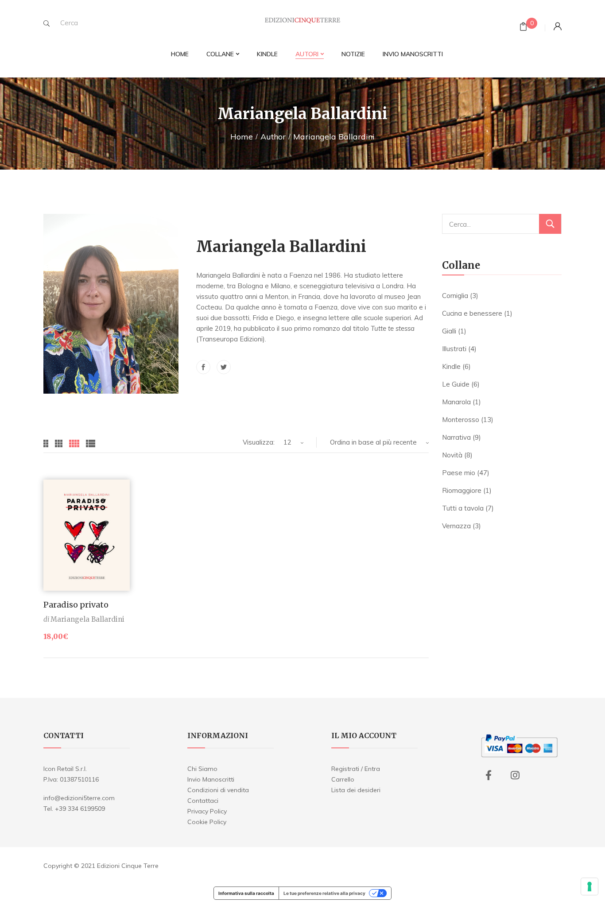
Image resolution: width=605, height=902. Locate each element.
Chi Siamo (202, 769)
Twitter (224, 367)
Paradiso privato (76, 605)
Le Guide (455, 384)
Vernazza (456, 526)
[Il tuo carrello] (523, 27)
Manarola (456, 402)
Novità (452, 455)
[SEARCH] (46, 23)
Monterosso (460, 419)
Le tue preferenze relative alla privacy (324, 893)
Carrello (342, 779)
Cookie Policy (206, 822)
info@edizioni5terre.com (79, 798)
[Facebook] (488, 775)
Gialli (449, 331)
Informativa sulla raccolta (246, 893)
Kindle (451, 366)
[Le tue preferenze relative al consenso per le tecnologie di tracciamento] (589, 886)
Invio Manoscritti (210, 779)
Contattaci (202, 801)
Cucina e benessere (472, 313)
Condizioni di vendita (218, 790)
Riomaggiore (461, 490)
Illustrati (454, 349)
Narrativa (456, 437)
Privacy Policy (207, 811)
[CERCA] (550, 224)
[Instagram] (515, 775)
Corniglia (455, 295)
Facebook (203, 367)
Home (241, 137)
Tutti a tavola (463, 508)
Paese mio (458, 472)
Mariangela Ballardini (87, 619)
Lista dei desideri (355, 790)
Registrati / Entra (355, 769)
